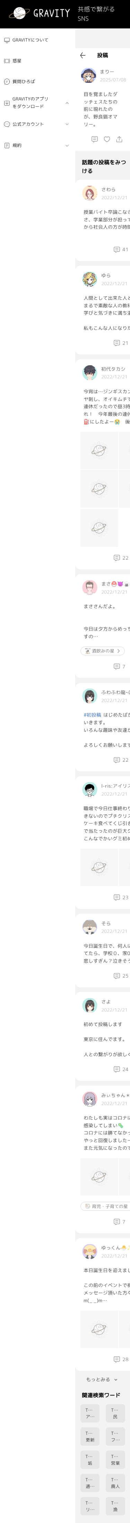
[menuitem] (37, 40)
